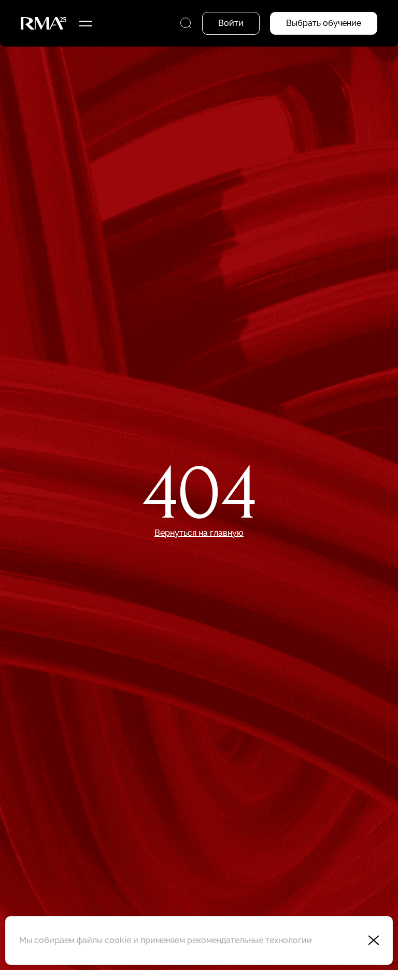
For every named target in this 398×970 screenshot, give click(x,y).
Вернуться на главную (199, 533)
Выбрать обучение (323, 23)
